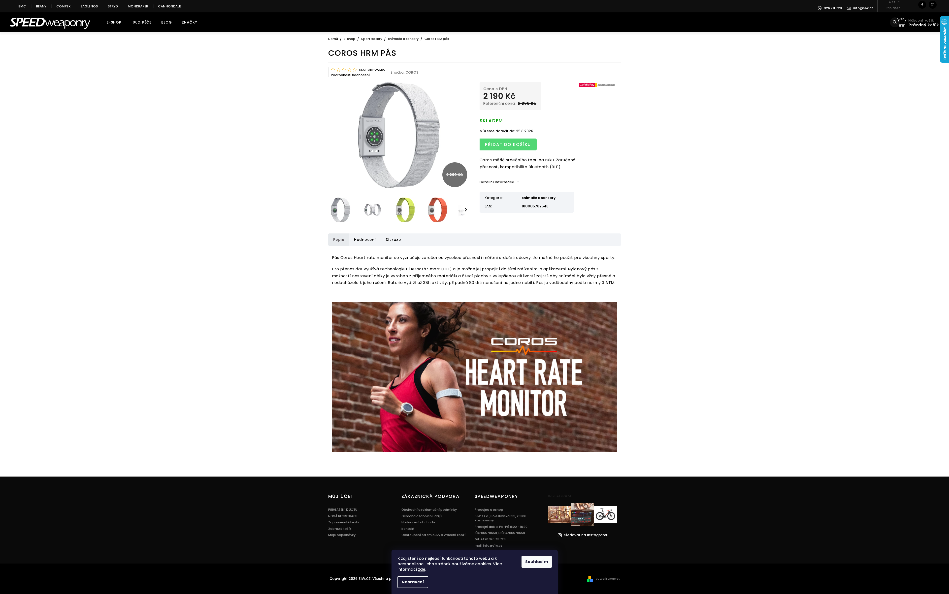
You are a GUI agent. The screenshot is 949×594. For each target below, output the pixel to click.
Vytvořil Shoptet (608, 579)
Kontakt (408, 529)
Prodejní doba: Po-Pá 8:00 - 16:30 (501, 527)
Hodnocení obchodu (418, 522)
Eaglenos (89, 6)
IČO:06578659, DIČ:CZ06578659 (500, 533)
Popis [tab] (338, 239)
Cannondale (169, 6)
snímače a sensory (539, 197)
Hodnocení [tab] (365, 239)
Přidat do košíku (508, 144)
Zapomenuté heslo (343, 522)
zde (421, 569)
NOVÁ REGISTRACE (342, 516)
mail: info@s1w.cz (488, 545)
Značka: (404, 72)
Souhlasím (536, 562)
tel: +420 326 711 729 (490, 539)
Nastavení (413, 582)
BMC (22, 6)
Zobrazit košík (339, 529)
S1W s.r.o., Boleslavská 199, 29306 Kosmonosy (500, 518)
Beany (41, 6)
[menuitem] (114, 22)
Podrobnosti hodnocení (350, 75)
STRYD (113, 6)
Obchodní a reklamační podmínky (429, 510)
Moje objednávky (342, 535)
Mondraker (138, 6)
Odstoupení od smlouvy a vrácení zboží (433, 535)
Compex (63, 6)
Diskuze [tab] (393, 239)
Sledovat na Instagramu (586, 535)
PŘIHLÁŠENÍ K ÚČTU (342, 510)
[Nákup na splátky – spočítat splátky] (597, 84)
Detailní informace (497, 182)
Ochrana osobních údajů (421, 516)
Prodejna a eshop (489, 510)
